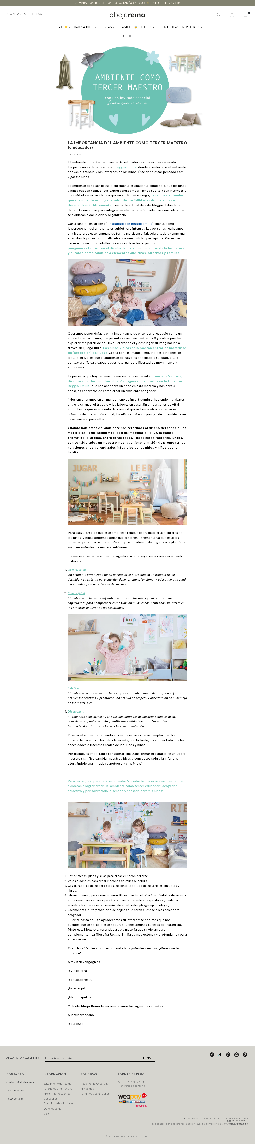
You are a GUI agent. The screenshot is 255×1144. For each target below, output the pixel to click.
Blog (46, 1113)
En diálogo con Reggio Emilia (130, 223)
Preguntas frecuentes (57, 1093)
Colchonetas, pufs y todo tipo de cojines (97, 910)
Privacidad (87, 1088)
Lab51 (146, 1136)
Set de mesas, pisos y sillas (87, 876)
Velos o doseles (79, 881)
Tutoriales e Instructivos (59, 1088)
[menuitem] (61, 26)
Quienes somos (53, 1108)
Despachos (51, 1098)
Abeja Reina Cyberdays (95, 1083)
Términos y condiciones (95, 1093)
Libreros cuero (78, 895)
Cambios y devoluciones (59, 1103)
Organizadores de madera (86, 885)
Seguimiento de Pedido (57, 1083)
